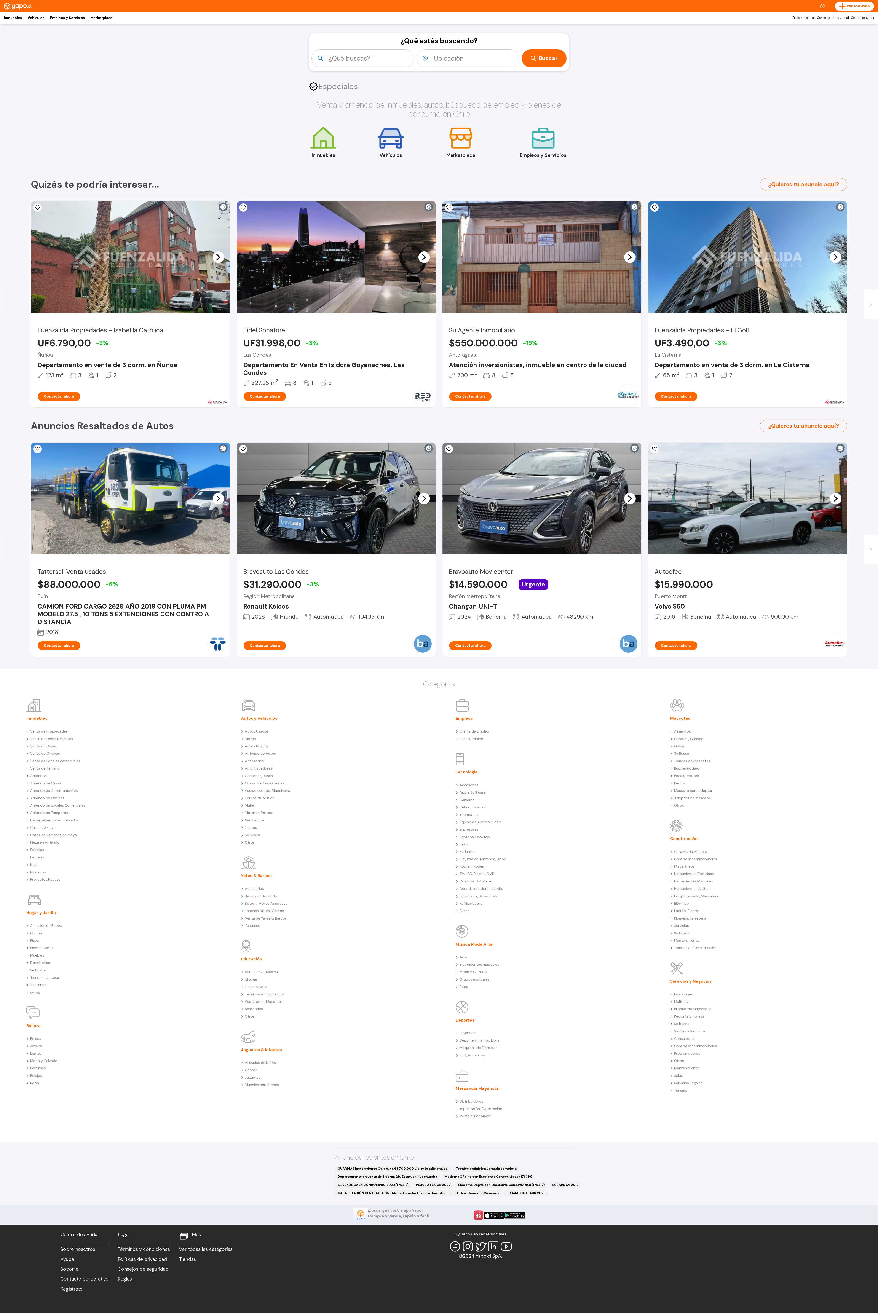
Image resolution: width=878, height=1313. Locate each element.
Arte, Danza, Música (261, 971)
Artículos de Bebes (46, 925)
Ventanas (38, 984)
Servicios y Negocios (691, 981)
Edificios (37, 849)
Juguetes (252, 1077)
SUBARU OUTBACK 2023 (526, 1193)
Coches (251, 1069)
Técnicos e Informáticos (265, 994)
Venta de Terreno (45, 768)
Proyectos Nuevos (45, 879)
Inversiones (683, 994)
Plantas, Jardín (42, 947)
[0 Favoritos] (37, 207)
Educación (251, 959)
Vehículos (36, 18)
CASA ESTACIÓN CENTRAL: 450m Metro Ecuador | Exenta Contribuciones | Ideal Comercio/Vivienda (418, 1193)
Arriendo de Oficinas (47, 798)
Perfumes (38, 1068)
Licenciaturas (256, 986)
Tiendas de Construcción (695, 947)
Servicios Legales (688, 1082)
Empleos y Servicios (67, 18)
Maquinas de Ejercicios (479, 1047)
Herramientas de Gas (691, 888)
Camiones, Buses (259, 775)
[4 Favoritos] (37, 449)
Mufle (249, 805)
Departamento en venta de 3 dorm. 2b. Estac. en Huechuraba (387, 1176)
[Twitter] (480, 1246)
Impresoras (469, 829)
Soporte (69, 1269)
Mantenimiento (686, 940)
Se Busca (252, 835)
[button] (218, 257)
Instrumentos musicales (479, 964)
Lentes (36, 1053)
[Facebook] (455, 1246)
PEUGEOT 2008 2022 (433, 1185)
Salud (678, 1075)
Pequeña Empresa (689, 1016)
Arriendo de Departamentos (54, 790)
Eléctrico (681, 903)
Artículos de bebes (261, 1062)
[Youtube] (506, 1246)
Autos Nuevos (256, 746)
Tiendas (187, 1259)
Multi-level (682, 1001)
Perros (679, 783)
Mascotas (680, 718)
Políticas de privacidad (142, 1259)
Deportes (465, 1020)
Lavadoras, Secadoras (478, 896)
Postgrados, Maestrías (264, 1001)
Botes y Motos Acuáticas (266, 903)
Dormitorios (40, 962)
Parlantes (467, 851)
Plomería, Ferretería (690, 918)
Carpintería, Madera (690, 851)
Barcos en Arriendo (261, 896)
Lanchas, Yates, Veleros (264, 910)
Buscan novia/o (686, 768)
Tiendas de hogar (44, 977)
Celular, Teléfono (473, 807)
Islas (33, 864)
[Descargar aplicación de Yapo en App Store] (494, 1215)
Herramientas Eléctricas (694, 873)
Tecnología (467, 772)
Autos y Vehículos (259, 718)
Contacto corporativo (84, 1279)
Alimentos (682, 731)
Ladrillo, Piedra (686, 910)
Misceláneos (684, 866)
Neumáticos (255, 820)
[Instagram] (467, 1246)
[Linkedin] (493, 1246)
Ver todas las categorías (206, 1249)
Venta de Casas (43, 746)
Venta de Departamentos (51, 738)
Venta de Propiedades (49, 731)
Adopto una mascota (692, 798)
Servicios (681, 925)
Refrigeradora (471, 903)
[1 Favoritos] (243, 207)
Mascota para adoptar (693, 790)
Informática (469, 814)
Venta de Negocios (690, 1031)
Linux (464, 844)
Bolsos (35, 1038)
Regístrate (71, 1289)
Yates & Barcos (256, 875)
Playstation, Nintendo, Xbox (483, 859)
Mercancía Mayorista (477, 1088)
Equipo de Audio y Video (480, 822)
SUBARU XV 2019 (565, 1185)
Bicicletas (467, 1032)
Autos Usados (257, 731)
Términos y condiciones (144, 1249)
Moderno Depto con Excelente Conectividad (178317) (501, 1185)
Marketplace (101, 18)
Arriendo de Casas (45, 783)
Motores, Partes (258, 812)
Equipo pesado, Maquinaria (267, 790)
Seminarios (254, 1008)
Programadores (687, 1053)
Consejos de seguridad (833, 18)
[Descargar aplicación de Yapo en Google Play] (514, 1215)
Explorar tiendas (803, 18)
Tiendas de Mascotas (692, 761)
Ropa (34, 1082)
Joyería (36, 1045)
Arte (463, 957)
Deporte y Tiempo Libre (479, 1040)
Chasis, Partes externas (264, 783)
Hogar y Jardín (41, 912)
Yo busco (252, 925)
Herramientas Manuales (693, 881)
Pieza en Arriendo (44, 842)
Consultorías (684, 1038)
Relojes (36, 1075)
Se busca (38, 970)
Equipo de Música (259, 798)
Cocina (36, 933)
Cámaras (467, 799)
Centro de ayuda (862, 18)
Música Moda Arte (474, 944)
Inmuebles (13, 18)
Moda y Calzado (43, 1060)
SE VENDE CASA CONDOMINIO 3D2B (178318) (373, 1185)
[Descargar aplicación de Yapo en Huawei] (478, 1215)
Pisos (34, 940)
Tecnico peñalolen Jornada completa (486, 1168)
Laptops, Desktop (475, 836)
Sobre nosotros (77, 1249)
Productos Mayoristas (692, 1008)
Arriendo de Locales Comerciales (57, 805)
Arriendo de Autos (260, 753)
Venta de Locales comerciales (55, 761)
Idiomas (251, 979)
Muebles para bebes (262, 1084)
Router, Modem (472, 866)
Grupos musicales (474, 979)
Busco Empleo (471, 738)
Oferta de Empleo (474, 731)
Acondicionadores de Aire (481, 888)
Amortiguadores (258, 768)
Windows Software (475, 881)
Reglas (125, 1279)
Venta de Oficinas (45, 753)
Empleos (464, 718)
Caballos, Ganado (689, 738)
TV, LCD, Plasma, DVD (477, 873)
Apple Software (473, 792)
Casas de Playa (43, 827)
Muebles (37, 955)
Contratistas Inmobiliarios (695, 859)
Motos (250, 738)
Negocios (38, 872)
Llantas (251, 827)
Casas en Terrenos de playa (53, 835)
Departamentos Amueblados (54, 820)
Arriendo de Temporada (50, 812)
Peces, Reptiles (686, 775)
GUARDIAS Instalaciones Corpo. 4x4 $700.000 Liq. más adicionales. (393, 1168)
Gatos (679, 746)
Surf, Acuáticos (472, 1055)
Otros (35, 992)
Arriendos (38, 775)
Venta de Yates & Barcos (266, 918)
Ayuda (67, 1259)
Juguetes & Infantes (261, 1049)
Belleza (33, 1025)
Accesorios (254, 761)
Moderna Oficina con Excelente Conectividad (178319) (488, 1176)
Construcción (684, 838)
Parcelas (37, 857)
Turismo (680, 1090)
